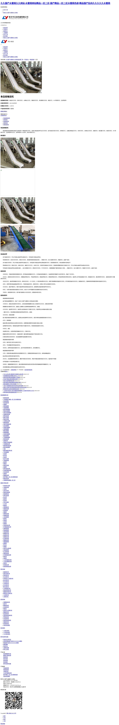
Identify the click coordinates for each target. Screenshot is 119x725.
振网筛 (5, 523)
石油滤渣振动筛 (7, 470)
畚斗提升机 (6, 580)
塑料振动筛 (6, 416)
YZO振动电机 (6, 634)
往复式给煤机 (6, 625)
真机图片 (5, 119)
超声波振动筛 (6, 468)
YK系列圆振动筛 (7, 561)
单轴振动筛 (6, 515)
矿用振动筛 (6, 538)
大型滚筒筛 (6, 517)
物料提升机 (6, 575)
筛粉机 (5, 463)
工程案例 (5, 32)
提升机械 (3, 569)
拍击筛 (5, 457)
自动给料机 (6, 607)
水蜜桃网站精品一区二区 (9, 480)
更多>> (6, 371)
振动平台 (5, 646)
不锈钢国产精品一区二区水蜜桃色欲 (12, 399)
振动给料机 (6, 623)
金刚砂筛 (5, 440)
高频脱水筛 (6, 536)
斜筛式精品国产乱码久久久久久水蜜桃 (12, 641)
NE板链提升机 (6, 588)
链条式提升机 (6, 573)
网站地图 (3, 723)
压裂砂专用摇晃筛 (7, 442)
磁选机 (5, 518)
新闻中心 (5, 31)
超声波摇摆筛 (6, 409)
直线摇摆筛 (6, 435)
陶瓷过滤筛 (6, 419)
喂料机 (5, 608)
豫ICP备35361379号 (11, 713)
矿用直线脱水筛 (7, 527)
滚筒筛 (5, 558)
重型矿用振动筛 (4, 483)
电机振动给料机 (7, 620)
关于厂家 (5, 9)
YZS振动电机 (6, 632)
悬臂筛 (5, 543)
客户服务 (5, 36)
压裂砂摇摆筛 (6, 427)
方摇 (4, 449)
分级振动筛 (6, 487)
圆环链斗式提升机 (7, 593)
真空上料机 (6, 649)
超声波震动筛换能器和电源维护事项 (12, 382)
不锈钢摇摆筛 (6, 437)
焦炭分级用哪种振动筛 (8, 380)
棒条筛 (5, 556)
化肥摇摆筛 (6, 429)
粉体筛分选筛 (6, 485)
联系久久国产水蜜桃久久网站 (10, 12)
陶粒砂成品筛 (6, 492)
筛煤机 (5, 546)
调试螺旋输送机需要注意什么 (10, 375)
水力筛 (5, 503)
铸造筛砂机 (6, 494)
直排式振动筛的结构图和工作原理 (11, 377)
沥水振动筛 (6, 472)
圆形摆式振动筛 (7, 445)
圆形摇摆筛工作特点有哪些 (10, 384)
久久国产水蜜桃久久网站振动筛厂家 (14, 59)
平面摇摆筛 (6, 407)
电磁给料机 (6, 622)
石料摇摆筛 (6, 425)
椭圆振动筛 (6, 540)
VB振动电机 (6, 630)
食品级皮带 (6, 121)
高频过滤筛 (6, 465)
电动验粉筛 (6, 402)
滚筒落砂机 (6, 507)
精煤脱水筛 (6, 533)
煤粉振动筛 (6, 553)
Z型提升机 (5, 596)
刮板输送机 (6, 669)
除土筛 (5, 497)
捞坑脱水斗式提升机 (8, 578)
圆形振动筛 (6, 478)
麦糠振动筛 (6, 475)
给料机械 (3, 599)
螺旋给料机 (6, 605)
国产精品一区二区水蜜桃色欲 (10, 477)
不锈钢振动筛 (6, 444)
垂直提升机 (6, 572)
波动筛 (5, 522)
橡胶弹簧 (5, 644)
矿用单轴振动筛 (7, 555)
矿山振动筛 (6, 551)
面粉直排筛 (6, 422)
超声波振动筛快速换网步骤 (10, 392)
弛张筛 (5, 520)
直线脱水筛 (6, 535)
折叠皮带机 (13, 369)
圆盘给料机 (6, 612)
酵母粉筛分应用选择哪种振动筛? (11, 389)
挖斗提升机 (6, 577)
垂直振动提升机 (7, 591)
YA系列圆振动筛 (7, 559)
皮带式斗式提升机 (7, 610)
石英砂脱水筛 (6, 525)
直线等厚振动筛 (7, 566)
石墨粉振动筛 (6, 414)
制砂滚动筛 (6, 495)
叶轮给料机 (6, 618)
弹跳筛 (5, 512)
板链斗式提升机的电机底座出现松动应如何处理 (14, 387)
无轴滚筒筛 (6, 531)
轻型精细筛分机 (4, 395)
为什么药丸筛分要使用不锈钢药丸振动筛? (13, 374)
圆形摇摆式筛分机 (7, 450)
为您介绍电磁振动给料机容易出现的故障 (13, 385)
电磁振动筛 (6, 508)
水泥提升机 (6, 583)
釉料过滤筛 (6, 417)
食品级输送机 (6, 118)
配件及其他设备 (4, 636)
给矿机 (5, 603)
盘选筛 (5, 498)
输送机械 (32, 59)
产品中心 (5, 29)
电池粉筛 (5, 510)
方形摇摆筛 (6, 452)
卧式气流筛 (6, 458)
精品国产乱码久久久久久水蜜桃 (11, 642)
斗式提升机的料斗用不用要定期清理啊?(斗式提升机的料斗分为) (18, 390)
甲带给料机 (6, 617)
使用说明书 (6, 124)
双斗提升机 (6, 585)
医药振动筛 (6, 397)
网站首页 (5, 27)
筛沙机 (5, 545)
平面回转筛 (6, 460)
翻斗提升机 (6, 586)
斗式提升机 (6, 595)
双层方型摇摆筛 (7, 412)
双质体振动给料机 (7, 615)
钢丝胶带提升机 (7, 590)
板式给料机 (6, 613)
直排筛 (5, 462)
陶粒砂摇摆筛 (6, 411)
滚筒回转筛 (6, 528)
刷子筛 (5, 455)
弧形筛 (5, 563)
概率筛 (5, 505)
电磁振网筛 (6, 541)
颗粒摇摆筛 (6, 430)
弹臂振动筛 (6, 513)
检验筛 (5, 453)
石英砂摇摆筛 (6, 434)
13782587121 (4, 115)
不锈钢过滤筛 (6, 420)
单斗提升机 (6, 581)
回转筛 (5, 473)
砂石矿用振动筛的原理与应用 (10, 379)
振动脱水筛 (6, 564)
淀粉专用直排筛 (7, 424)
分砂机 (5, 489)
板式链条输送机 (28, 369)
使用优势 (5, 123)
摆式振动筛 (6, 439)
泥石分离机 (6, 502)
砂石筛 (5, 500)
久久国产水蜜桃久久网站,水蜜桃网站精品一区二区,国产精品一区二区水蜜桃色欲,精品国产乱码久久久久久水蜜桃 (55, 3)
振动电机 (3, 628)
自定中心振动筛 (7, 548)
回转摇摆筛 (6, 406)
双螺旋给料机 (6, 602)
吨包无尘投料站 (7, 639)
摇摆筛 (5, 467)
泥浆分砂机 (6, 490)
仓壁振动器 (6, 647)
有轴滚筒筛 (6, 530)
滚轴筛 (5, 404)
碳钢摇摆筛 (6, 432)
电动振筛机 (6, 401)
